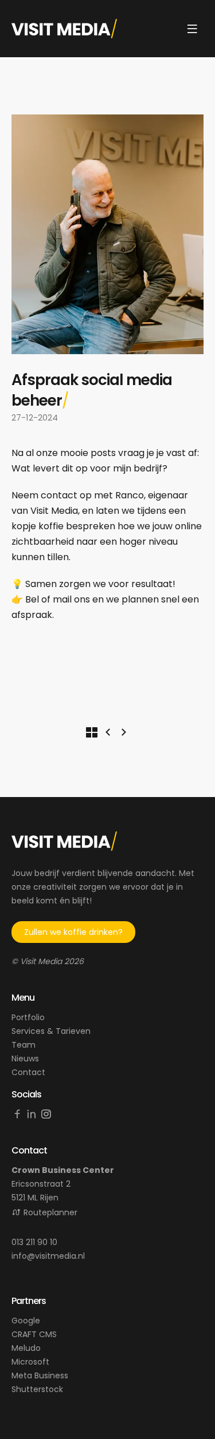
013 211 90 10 (34, 1242)
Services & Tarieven (51, 1031)
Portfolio (28, 1017)
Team (23, 1044)
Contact (28, 1072)
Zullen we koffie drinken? (73, 932)
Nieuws (25, 1058)
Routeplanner (50, 1212)
